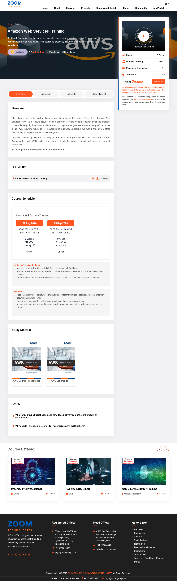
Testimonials (140, 554)
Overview (20, 94)
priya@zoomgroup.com (143, 99)
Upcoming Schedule (106, 8)
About (57, 8)
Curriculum (46, 94)
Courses (70, 8)
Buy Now (158, 81)
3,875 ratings (53, 52)
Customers (139, 551)
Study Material (99, 94)
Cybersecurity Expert (23, 488)
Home (44, 8)
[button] (167, 3)
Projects (85, 8)
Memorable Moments (144, 547)
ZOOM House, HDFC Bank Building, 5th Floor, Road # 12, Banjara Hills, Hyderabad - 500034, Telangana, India (66, 537)
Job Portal (158, 8)
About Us (138, 529)
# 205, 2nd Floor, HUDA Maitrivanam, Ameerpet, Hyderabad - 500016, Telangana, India (107, 536)
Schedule (71, 94)
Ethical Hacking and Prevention (139, 488)
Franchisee (139, 544)
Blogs (126, 8)
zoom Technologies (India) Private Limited (90, 573)
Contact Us (141, 8)
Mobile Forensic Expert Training (84, 488)
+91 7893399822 (62, 548)
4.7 (30, 52)
